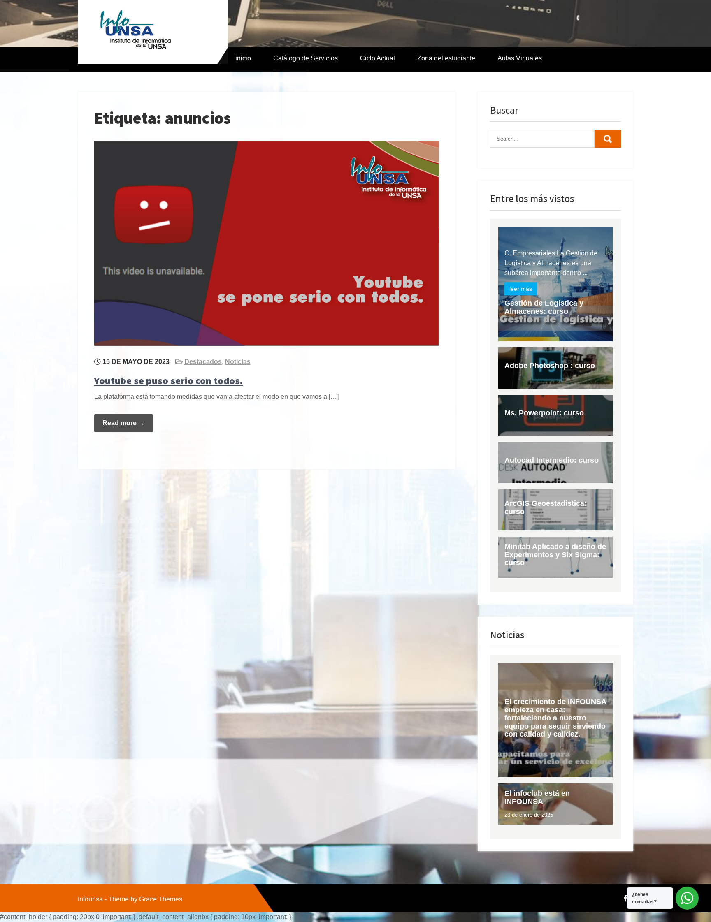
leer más (520, 288)
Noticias (238, 361)
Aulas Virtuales (519, 58)
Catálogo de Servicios (305, 58)
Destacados (203, 361)
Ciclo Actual (377, 58)
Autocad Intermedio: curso (551, 460)
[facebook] (626, 898)
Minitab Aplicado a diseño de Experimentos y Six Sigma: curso (555, 554)
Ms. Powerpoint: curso (544, 413)
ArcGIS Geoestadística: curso (545, 507)
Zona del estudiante (446, 58)
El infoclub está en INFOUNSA (537, 797)
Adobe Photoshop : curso (549, 365)
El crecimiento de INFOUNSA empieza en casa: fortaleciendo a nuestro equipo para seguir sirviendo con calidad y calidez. (555, 717)
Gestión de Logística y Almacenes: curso (543, 307)
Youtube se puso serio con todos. (168, 380)
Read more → (123, 422)
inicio (243, 58)
